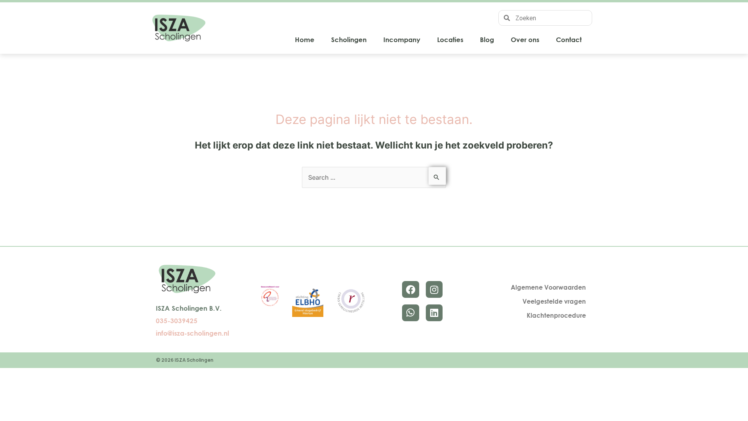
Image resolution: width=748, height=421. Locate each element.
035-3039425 (177, 321)
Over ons (525, 39)
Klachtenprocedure (556, 315)
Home (304, 39)
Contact (569, 39)
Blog (487, 39)
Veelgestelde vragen (554, 301)
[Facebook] (410, 289)
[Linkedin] (434, 312)
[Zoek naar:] (374, 177)
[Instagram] (434, 289)
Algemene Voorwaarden (548, 287)
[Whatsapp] (410, 312)
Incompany (401, 39)
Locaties (450, 39)
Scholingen (349, 39)
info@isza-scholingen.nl (192, 333)
